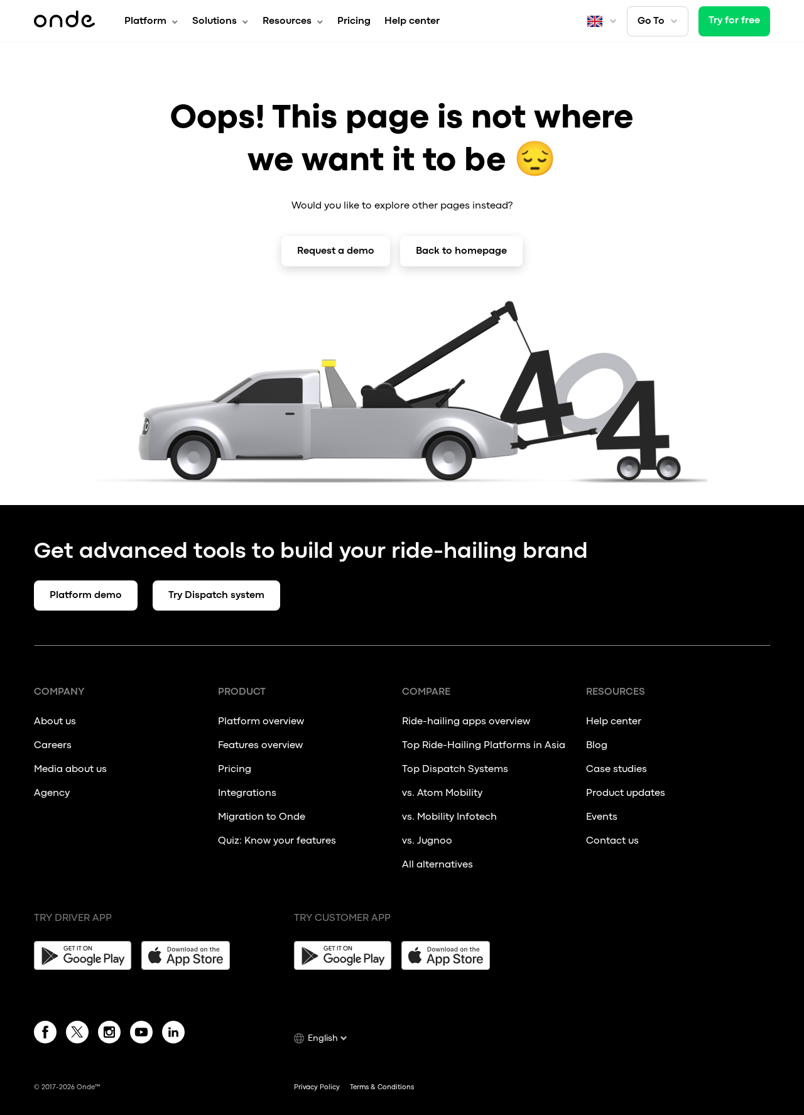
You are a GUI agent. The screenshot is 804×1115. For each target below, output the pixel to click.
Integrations (247, 793)
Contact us (612, 841)
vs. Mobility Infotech (449, 817)
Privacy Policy (317, 1087)
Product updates (625, 793)
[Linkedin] (173, 1034)
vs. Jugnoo (427, 841)
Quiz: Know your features (277, 841)
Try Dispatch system (216, 595)
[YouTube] (141, 1034)
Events (601, 817)
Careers (53, 745)
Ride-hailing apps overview (466, 721)
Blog (596, 745)
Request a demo (335, 251)
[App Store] (190, 955)
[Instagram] (109, 1034)
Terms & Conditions (382, 1087)
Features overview (260, 745)
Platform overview (261, 721)
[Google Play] (82, 955)
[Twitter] (77, 1034)
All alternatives (438, 865)
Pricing (354, 21)
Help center (412, 21)
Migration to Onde (261, 817)
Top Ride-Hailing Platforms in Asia (483, 745)
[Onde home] (64, 21)
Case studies (616, 769)
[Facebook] (45, 1034)
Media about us (70, 769)
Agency (52, 793)
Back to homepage (461, 251)
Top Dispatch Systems (455, 769)
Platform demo (86, 595)
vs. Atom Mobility (442, 793)
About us (55, 721)
